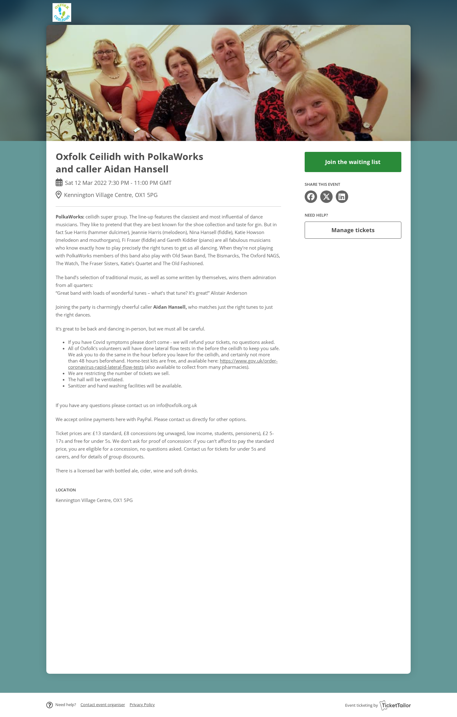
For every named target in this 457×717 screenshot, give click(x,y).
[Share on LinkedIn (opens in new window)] (342, 196)
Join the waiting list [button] (353, 162)
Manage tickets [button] (353, 230)
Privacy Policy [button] (142, 704)
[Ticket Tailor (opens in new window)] (395, 705)
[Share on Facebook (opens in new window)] (311, 196)
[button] (103, 704)
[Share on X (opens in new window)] (326, 196)
